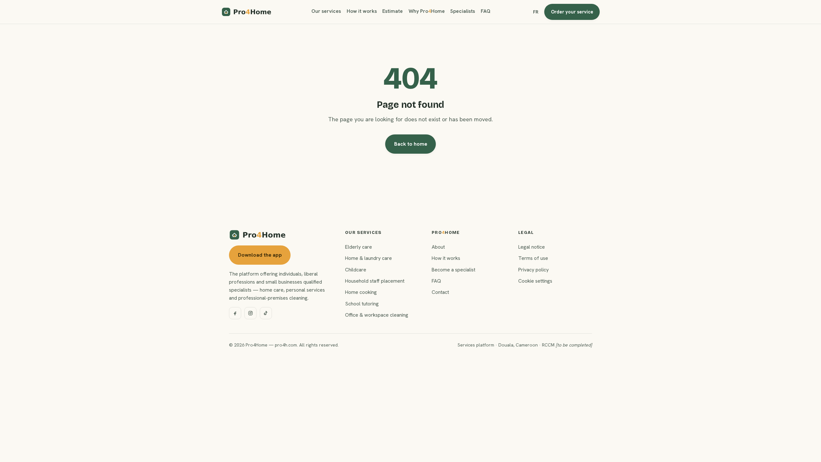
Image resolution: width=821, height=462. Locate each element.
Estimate (392, 11)
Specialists (462, 11)
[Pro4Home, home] (246, 12)
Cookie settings (535, 281)
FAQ (485, 11)
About (438, 247)
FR (535, 12)
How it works (362, 11)
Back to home (410, 144)
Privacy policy (533, 269)
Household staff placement (374, 281)
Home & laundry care (368, 258)
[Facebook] (235, 313)
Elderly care (358, 247)
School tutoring (362, 303)
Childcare (355, 269)
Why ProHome (427, 11)
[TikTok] (266, 313)
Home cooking (361, 292)
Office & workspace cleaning (376, 315)
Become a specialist (453, 269)
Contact (440, 292)
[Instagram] (250, 313)
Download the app (260, 255)
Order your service (572, 12)
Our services (326, 11)
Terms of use (533, 258)
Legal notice (531, 247)
